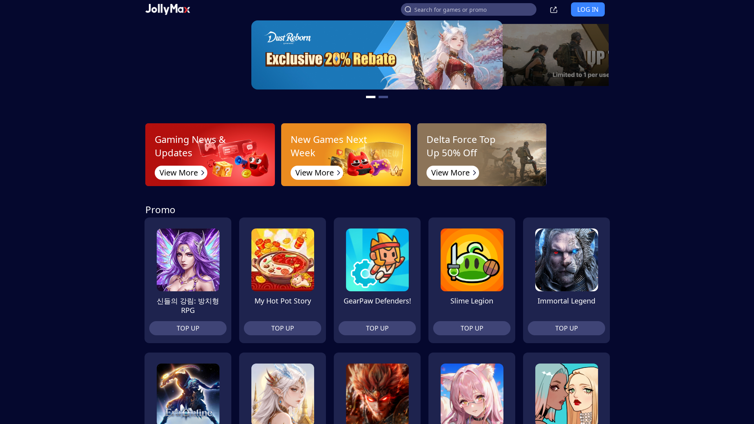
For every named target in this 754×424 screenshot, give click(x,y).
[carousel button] (370, 97)
